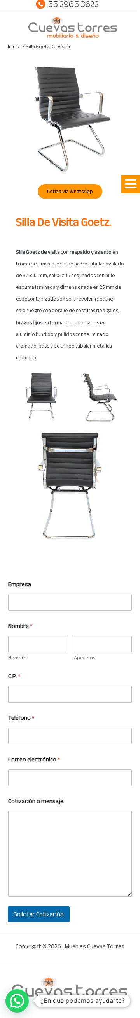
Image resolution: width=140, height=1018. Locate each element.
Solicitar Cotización (39, 914)
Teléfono (21, 718)
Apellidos (84, 657)
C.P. (14, 676)
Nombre (17, 657)
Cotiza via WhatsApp (70, 191)
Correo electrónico (34, 759)
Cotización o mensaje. (36, 801)
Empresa (19, 584)
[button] (130, 184)
